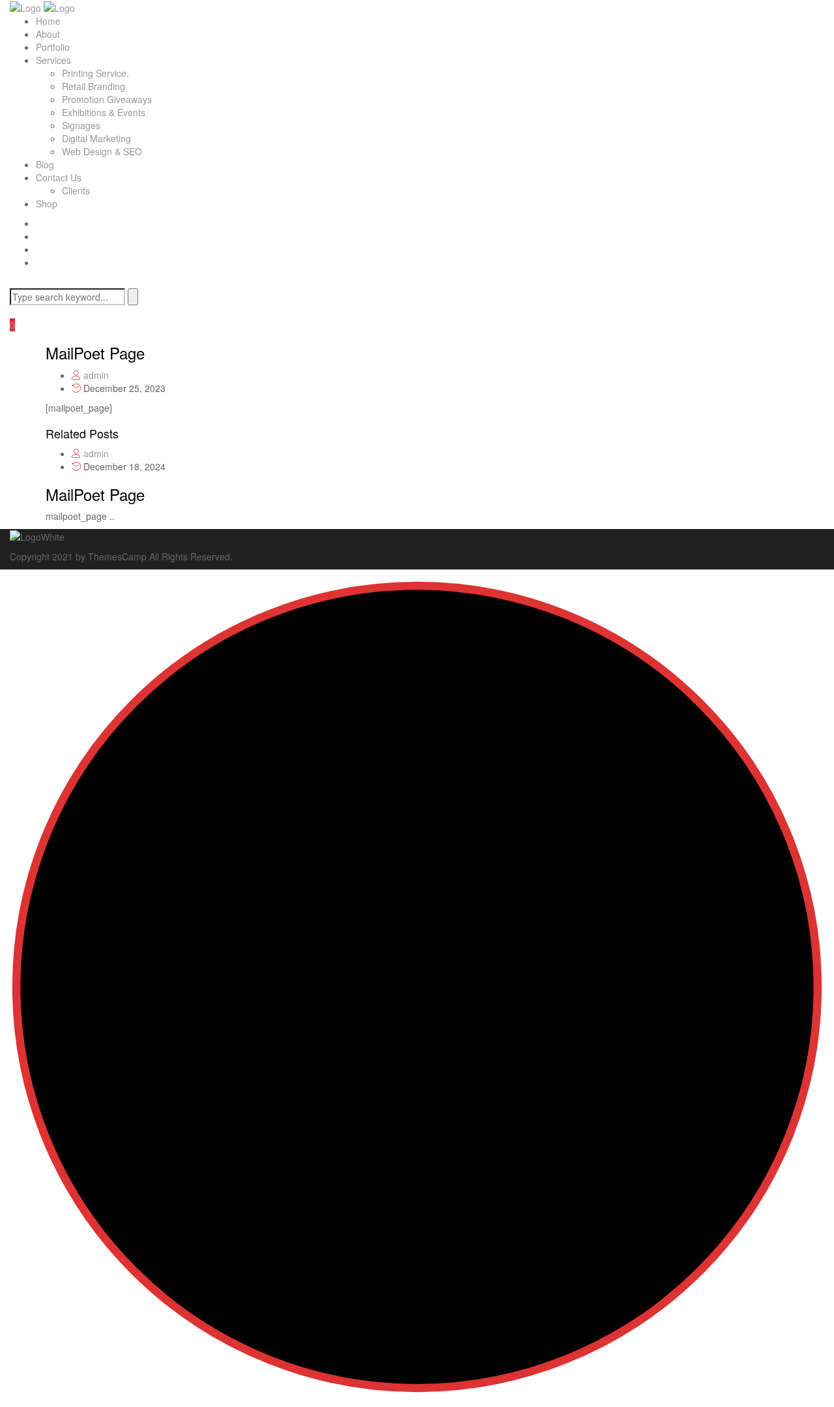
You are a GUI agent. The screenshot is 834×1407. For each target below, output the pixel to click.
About (48, 33)
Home (48, 20)
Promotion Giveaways (107, 99)
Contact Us (58, 177)
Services (53, 60)
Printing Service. (95, 73)
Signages (81, 125)
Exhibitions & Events (103, 112)
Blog (45, 164)
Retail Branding (93, 86)
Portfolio (53, 46)
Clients (76, 190)
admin (96, 375)
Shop (46, 203)
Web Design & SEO (102, 151)
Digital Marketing (96, 138)
